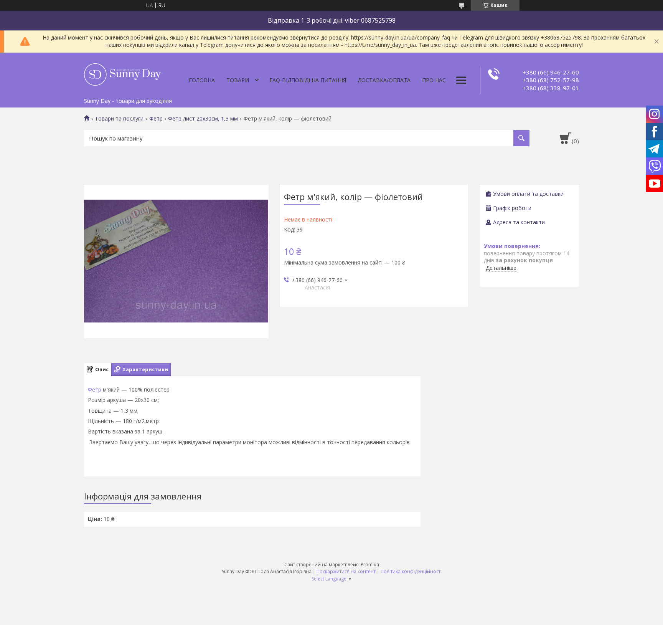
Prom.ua (370, 564)
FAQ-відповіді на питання (307, 80)
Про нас (434, 80)
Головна (202, 80)
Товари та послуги (119, 118)
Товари (237, 80)
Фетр (156, 118)
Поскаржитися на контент (346, 571)
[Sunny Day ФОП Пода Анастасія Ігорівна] (122, 73)
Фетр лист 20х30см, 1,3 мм (203, 118)
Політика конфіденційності (411, 571)
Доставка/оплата (384, 80)
